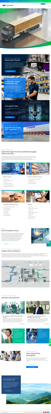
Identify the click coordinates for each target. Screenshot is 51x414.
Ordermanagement (33, 183)
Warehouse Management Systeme (7, 157)
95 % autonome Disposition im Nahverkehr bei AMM (13, 317)
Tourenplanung (7, 208)
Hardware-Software (31, 218)
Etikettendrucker (31, 213)
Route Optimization (8, 209)
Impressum (40, 412)
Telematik (6, 212)
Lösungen (34, 157)
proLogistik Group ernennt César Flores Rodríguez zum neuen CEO (36, 317)
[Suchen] (25, 4)
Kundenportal (7, 213)
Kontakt (26, 412)
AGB (28, 412)
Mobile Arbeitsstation (31, 216)
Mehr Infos (6, 243)
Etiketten (30, 215)
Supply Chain (17, 233)
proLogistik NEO (6, 179)
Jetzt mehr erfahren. (38, 1)
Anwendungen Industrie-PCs (33, 208)
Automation (32, 180)
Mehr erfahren (19, 340)
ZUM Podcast (9, 117)
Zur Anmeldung (10, 71)
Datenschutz (36, 412)
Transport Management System (10, 206)
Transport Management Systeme (18, 157)
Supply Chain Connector (9, 180)
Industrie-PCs (30, 206)
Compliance (31, 412)
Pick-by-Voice (30, 209)
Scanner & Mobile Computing (33, 212)
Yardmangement (8, 215)
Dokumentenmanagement (9, 184)
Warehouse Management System (35, 179)
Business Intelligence (8, 183)
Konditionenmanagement (9, 186)
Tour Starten (10, 136)
